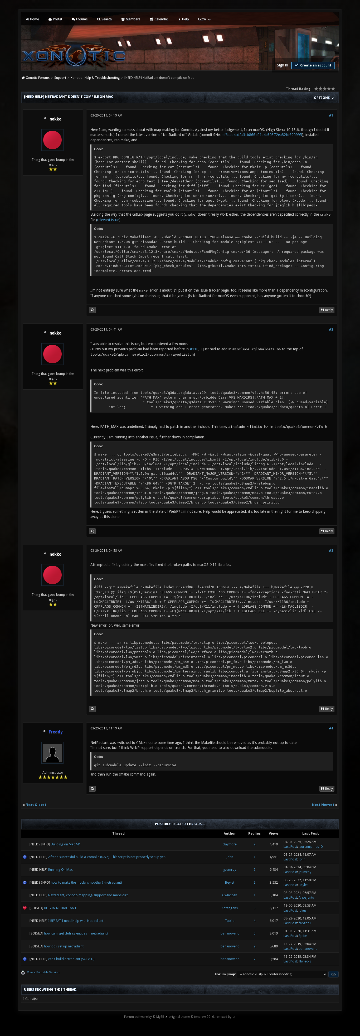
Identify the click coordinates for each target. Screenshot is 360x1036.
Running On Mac (60, 870)
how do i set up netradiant (64, 946)
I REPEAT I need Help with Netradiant (75, 921)
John (229, 857)
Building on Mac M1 (66, 844)
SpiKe (303, 936)
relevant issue (108, 220)
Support (60, 78)
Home (34, 19)
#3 (331, 551)
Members (132, 19)
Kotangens (230, 908)
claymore (230, 844)
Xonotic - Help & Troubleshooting (95, 78)
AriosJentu (306, 897)
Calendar (161, 19)
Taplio (230, 921)
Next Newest (323, 805)
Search (106, 19)
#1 (331, 115)
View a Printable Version (43, 972)
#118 (194, 349)
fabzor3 (305, 923)
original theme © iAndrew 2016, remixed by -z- (202, 1017)
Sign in (282, 65)
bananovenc (230, 933)
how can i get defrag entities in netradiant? (76, 933)
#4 (331, 728)
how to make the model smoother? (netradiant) (86, 882)
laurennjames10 (311, 847)
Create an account (315, 65)
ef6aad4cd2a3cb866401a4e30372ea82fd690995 (262, 135)
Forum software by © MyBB (144, 1017)
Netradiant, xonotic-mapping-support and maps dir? (88, 895)
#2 (331, 329)
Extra (202, 19)
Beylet (229, 882)
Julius (303, 910)
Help (185, 19)
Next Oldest (36, 805)
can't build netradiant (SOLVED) (71, 959)
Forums (81, 19)
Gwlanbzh (229, 895)
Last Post (290, 847)
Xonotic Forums (38, 78)
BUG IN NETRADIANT (60, 908)
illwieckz (305, 961)
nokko (55, 119)
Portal (57, 19)
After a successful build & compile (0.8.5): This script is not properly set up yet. (107, 857)
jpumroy (229, 870)
